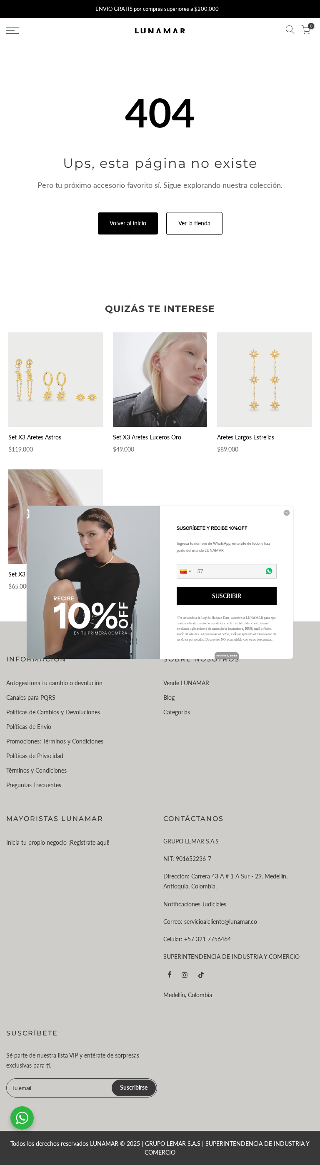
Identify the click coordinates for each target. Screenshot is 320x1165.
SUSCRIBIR (226, 595)
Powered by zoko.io (226, 655)
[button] (185, 571)
